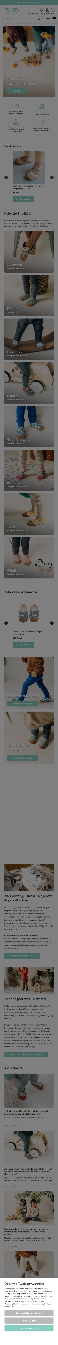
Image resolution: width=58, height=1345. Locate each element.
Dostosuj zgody (29, 1320)
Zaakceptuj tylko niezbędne (29, 1313)
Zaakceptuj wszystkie (29, 1328)
